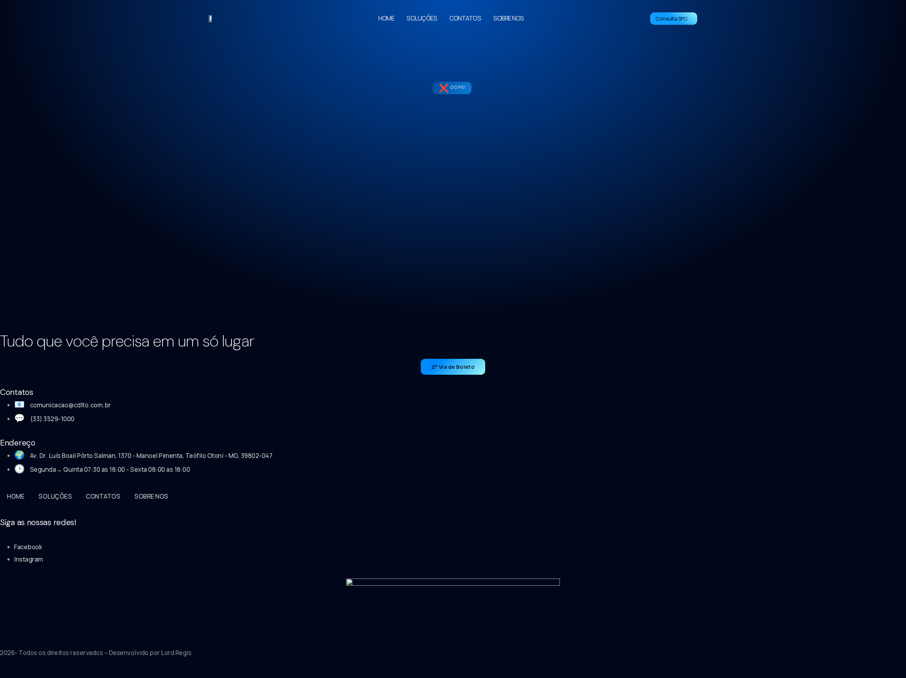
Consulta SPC (671, 18)
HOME (386, 18)
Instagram (28, 559)
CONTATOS (465, 18)
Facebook (28, 547)
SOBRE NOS (508, 18)
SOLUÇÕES (422, 18)
